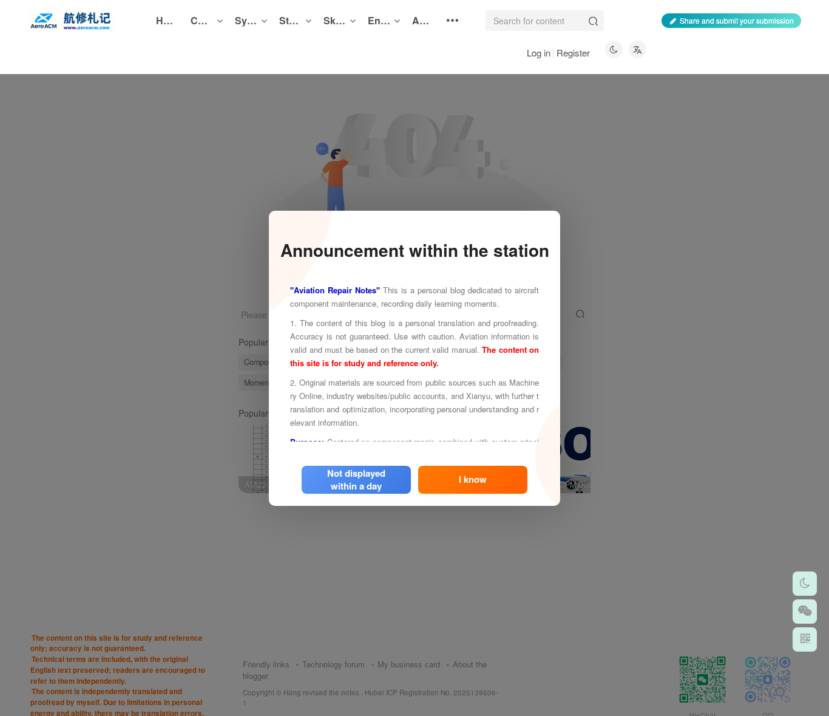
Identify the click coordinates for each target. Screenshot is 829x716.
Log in (538, 52)
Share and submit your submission (737, 20)
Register (573, 52)
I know (473, 479)
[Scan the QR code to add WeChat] (805, 611)
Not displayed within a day (356, 479)
